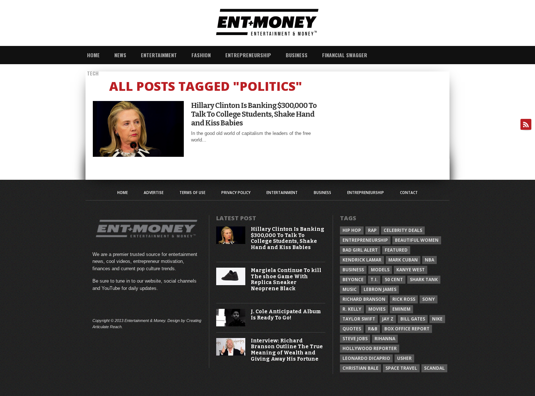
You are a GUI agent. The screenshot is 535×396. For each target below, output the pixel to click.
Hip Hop (351, 230)
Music (349, 289)
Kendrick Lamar (361, 260)
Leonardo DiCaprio (366, 358)
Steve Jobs (355, 338)
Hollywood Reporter (369, 348)
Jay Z (387, 319)
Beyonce (353, 279)
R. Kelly (351, 309)
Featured (396, 250)
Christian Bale (360, 368)
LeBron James (380, 289)
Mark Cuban (403, 260)
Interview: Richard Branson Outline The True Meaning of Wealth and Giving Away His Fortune (287, 350)
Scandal (434, 368)
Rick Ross (403, 299)
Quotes (351, 329)
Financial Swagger (344, 55)
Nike (437, 319)
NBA (429, 260)
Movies (376, 309)
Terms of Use (192, 192)
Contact (409, 192)
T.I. (374, 279)
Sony (428, 299)
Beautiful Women (417, 240)
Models (380, 270)
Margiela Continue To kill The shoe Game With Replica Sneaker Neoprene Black (286, 280)
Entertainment (159, 55)
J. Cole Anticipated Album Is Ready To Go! (286, 315)
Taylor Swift (358, 319)
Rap (372, 230)
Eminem (401, 309)
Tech (93, 73)
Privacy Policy (235, 192)
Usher (404, 358)
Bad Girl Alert (360, 250)
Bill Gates (412, 319)
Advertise (153, 192)
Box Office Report (406, 329)
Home (93, 55)
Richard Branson (363, 299)
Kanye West (410, 270)
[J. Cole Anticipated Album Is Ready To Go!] (230, 324)
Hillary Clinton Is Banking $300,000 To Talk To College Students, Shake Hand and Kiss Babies (254, 114)
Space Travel (401, 368)
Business (297, 55)
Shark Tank (424, 279)
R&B (372, 329)
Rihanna (384, 338)
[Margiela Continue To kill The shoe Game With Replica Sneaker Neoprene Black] (230, 283)
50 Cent (394, 279)
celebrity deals (403, 230)
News (120, 55)
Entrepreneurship (248, 55)
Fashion (201, 55)
